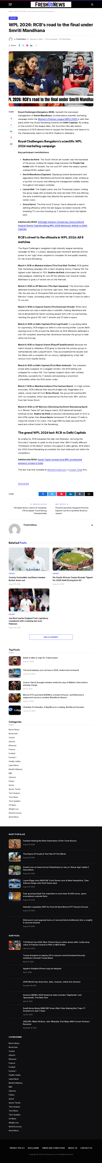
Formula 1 (12, 757)
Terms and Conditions (53, 1148)
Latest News (14, 765)
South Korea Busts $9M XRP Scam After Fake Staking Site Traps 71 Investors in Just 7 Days (54, 1009)
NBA (10, 773)
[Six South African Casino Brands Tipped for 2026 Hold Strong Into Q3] (73, 559)
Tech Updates (14, 801)
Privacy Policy (17, 1148)
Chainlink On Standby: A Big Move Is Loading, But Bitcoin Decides (53, 707)
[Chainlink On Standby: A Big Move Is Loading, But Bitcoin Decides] (15, 710)
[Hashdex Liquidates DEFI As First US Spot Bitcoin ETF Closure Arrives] (15, 910)
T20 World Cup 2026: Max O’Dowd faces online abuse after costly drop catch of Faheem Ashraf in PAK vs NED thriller (56, 943)
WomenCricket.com (56, 469)
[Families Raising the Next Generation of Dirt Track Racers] (15, 843)
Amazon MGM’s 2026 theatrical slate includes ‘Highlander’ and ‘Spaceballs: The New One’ (52, 996)
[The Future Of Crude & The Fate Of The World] (15, 857)
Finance (12, 749)
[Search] (92, 4)
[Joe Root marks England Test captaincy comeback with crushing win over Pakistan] (29, 599)
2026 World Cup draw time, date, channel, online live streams (51, 982)
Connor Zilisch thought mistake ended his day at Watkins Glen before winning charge (55, 683)
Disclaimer (33, 1148)
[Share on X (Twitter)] (23, 46)
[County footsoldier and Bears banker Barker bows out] (29, 559)
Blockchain (13, 733)
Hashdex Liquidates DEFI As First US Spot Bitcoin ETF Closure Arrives (55, 907)
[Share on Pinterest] (27, 46)
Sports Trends (14, 789)
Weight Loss (14, 809)
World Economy (15, 813)
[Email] (11, 143)
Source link (23, 483)
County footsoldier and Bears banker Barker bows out (27, 578)
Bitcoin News (14, 730)
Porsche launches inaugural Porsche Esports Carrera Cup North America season (71, 511)
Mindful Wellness (16, 769)
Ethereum (12, 745)
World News (14, 817)
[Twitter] (11, 124)
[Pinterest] (11, 137)
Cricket (13, 18)
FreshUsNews (21, 39)
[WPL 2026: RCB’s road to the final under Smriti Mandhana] (51, 78)
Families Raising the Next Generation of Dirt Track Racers (50, 841)
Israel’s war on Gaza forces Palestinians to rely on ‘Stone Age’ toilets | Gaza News (56, 868)
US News (12, 805)
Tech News (13, 797)
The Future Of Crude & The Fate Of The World (44, 854)
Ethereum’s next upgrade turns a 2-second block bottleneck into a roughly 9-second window (57, 921)
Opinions (12, 777)
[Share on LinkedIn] (31, 46)
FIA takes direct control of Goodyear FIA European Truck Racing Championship (30, 511)
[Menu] (10, 4)
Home (11, 11)
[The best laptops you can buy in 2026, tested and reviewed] (15, 673)
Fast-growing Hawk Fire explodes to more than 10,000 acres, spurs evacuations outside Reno (54, 894)
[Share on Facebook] (19, 46)
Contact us (86, 1148)
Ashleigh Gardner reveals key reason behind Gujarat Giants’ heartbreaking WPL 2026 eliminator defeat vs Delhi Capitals (52, 225)
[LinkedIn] (11, 131)
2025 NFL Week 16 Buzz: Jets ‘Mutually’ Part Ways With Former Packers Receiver (56, 1022)
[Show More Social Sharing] (36, 46)
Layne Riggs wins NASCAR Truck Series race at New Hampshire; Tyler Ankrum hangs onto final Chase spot (56, 881)
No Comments (52, 39)
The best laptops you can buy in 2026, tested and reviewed (51, 670)
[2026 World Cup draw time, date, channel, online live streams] (15, 985)
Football (12, 753)
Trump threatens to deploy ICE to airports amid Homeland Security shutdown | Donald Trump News (54, 956)
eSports (12, 741)
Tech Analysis (14, 793)
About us (72, 1148)
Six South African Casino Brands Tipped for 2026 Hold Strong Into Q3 (73, 578)
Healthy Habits (15, 761)
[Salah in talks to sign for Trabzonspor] (15, 660)
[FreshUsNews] (51, 4)
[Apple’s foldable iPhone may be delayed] (15, 971)
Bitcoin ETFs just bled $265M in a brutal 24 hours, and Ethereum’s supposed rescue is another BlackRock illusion (53, 696)
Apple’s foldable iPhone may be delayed (42, 968)
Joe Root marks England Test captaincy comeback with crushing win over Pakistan (28, 621)
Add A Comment (51, 637)
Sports (11, 785)
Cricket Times (75, 469)
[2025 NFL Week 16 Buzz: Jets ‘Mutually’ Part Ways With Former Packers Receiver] (15, 1024)
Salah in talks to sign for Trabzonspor (40, 658)
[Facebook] (11, 118)
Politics (11, 781)
